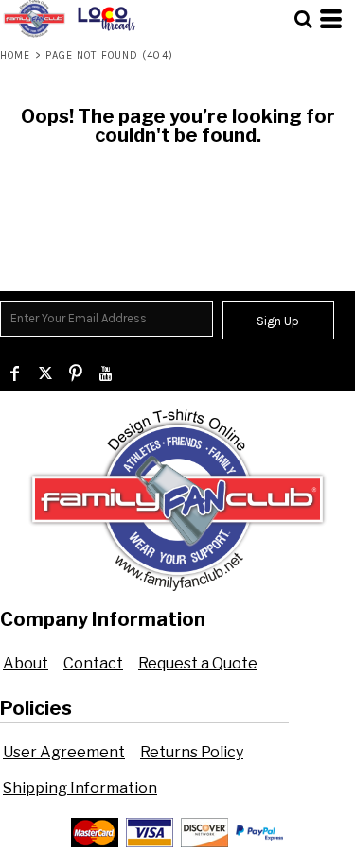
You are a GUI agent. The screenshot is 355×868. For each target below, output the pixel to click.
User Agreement (64, 752)
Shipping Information (80, 788)
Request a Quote (197, 663)
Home (15, 55)
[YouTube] (106, 373)
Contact (93, 663)
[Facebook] (15, 373)
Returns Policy (191, 752)
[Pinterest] (75, 373)
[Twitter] (45, 373)
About (25, 663)
